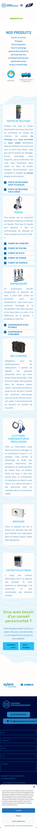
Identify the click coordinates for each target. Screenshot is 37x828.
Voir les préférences (18, 821)
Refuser (18, 816)
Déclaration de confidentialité (24, 825)
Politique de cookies (9, 825)
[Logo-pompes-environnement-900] (10, 3)
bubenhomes (16, 18)
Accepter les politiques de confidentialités (13, 777)
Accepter (18, 810)
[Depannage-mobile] (29, 3)
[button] (34, 787)
